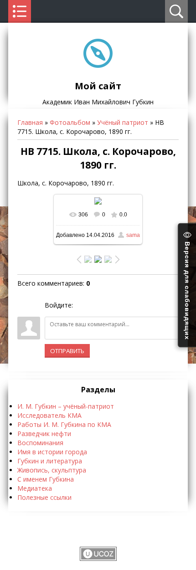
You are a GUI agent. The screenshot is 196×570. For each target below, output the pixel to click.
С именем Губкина (45, 479)
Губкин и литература (49, 461)
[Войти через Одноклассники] (128, 305)
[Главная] (98, 65)
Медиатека (34, 488)
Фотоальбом (70, 122)
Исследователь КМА (49, 415)
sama (133, 235)
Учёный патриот (122, 122)
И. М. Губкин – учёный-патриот (65, 406)
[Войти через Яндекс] (112, 305)
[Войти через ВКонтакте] (97, 305)
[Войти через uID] (81, 305)
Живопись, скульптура (51, 470)
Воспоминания (40, 442)
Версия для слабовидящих (187, 289)
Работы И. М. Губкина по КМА (64, 424)
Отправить (67, 351)
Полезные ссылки (44, 497)
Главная (30, 122)
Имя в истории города (52, 451)
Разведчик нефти (44, 433)
